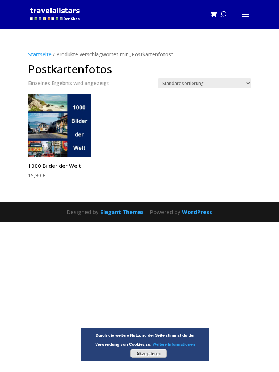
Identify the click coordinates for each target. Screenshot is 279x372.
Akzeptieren (148, 353)
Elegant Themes (122, 211)
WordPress (197, 211)
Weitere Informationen (174, 344)
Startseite (40, 54)
